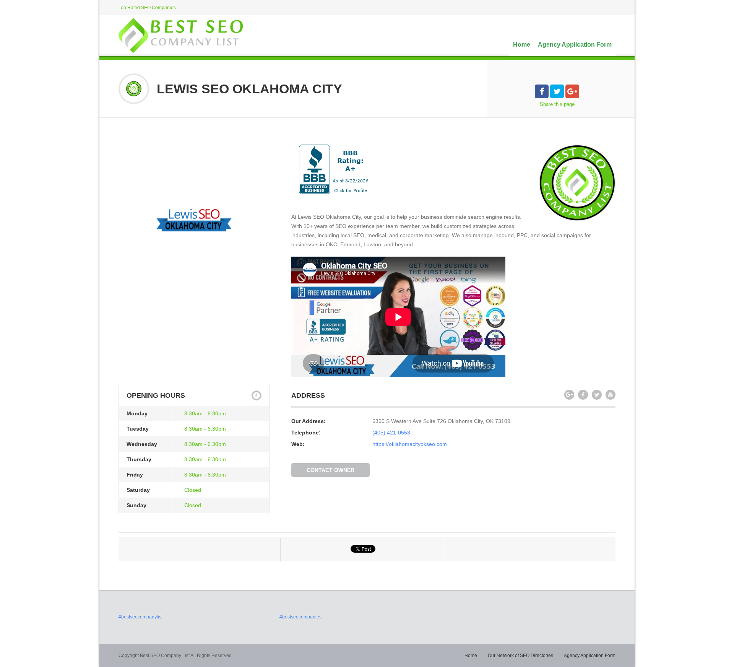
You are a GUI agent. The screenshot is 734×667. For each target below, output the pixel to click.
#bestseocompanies (300, 617)
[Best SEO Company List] (181, 35)
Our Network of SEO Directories (520, 655)
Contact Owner (330, 470)
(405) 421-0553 (391, 432)
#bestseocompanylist (140, 617)
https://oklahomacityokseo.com (409, 444)
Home (521, 44)
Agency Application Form (575, 44)
